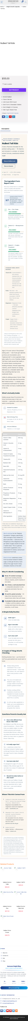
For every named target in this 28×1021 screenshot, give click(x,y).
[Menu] (2, 2)
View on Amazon (8, 166)
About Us (5, 952)
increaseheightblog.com (8, 1003)
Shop (4, 961)
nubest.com (13, 831)
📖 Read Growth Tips (14, 987)
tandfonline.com (14, 808)
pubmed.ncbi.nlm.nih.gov (12, 823)
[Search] (25, 2)
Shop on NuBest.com (9, 161)
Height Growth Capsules (13, 6)
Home (2, 6)
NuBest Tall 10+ (21, 882)
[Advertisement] (14, 26)
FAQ (4, 958)
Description (5, 129)
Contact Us (5, 955)
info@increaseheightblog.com (9, 1001)
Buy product (14, 90)
